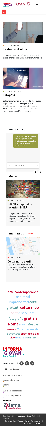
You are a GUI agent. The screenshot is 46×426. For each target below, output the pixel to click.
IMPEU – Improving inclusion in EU (20, 205)
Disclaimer (39, 423)
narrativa (11, 329)
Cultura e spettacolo (12, 391)
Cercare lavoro (12, 46)
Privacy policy (10, 421)
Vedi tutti (30, 233)
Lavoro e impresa (11, 380)
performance (13, 333)
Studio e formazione (12, 375)
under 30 (20, 337)
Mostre (32, 324)
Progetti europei (17, 201)
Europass (9, 95)
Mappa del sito (23, 421)
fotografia (15, 318)
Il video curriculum (15, 49)
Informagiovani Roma (23, 416)
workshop (31, 337)
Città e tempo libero (12, 395)
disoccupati (26, 313)
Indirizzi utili (17, 233)
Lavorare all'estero (14, 91)
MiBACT (23, 324)
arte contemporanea (23, 292)
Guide (13, 176)
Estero (6, 385)
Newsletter (13, 369)
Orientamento (28, 329)
